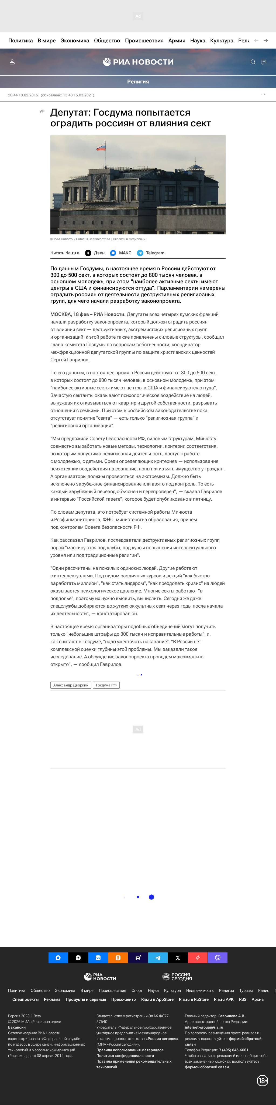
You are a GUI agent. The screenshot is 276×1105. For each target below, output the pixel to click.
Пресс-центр (123, 999)
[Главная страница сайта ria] (138, 62)
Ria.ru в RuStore (194, 999)
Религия (226, 990)
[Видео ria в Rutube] (138, 957)
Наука (153, 990)
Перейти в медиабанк (129, 239)
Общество (40, 990)
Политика (16, 990)
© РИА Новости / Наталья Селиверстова (80, 239)
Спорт (137, 990)
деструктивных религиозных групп (181, 540)
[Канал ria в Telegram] (158, 957)
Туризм (246, 990)
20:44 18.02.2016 (23, 95)
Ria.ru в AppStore (157, 999)
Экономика (65, 990)
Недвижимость (200, 990)
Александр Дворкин (70, 685)
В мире (87, 990)
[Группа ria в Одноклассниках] (118, 957)
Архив (258, 999)
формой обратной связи (207, 1067)
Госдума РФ (106, 685)
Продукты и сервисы (86, 999)
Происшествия (112, 990)
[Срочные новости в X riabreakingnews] (198, 957)
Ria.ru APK (224, 999)
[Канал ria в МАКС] (58, 957)
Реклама (52, 999)
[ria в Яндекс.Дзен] (78, 957)
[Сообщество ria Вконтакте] (98, 957)
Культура (172, 990)
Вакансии (17, 1027)
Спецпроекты (25, 999)
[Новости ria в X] (178, 957)
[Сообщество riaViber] (217, 957)
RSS (242, 999)
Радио (263, 990)
